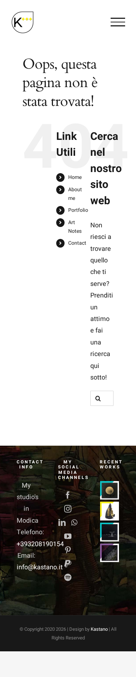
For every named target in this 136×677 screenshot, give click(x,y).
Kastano (99, 629)
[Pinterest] (67, 550)
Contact (77, 243)
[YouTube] (67, 536)
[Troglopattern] (110, 553)
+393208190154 (40, 544)
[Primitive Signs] (110, 532)
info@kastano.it (40, 567)
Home (75, 177)
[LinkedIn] (62, 522)
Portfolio (78, 210)
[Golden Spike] (110, 490)
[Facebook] (67, 495)
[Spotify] (67, 577)
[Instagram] (67, 509)
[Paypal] (67, 563)
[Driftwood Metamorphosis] (110, 511)
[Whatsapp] (74, 522)
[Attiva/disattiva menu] (117, 22)
